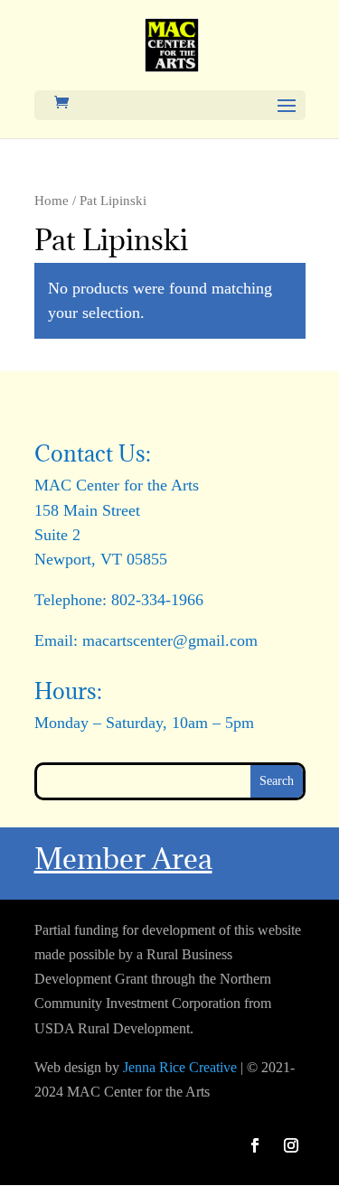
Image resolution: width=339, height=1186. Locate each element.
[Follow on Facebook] (254, 1145)
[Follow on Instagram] (291, 1145)
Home (51, 200)
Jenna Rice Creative (180, 1067)
